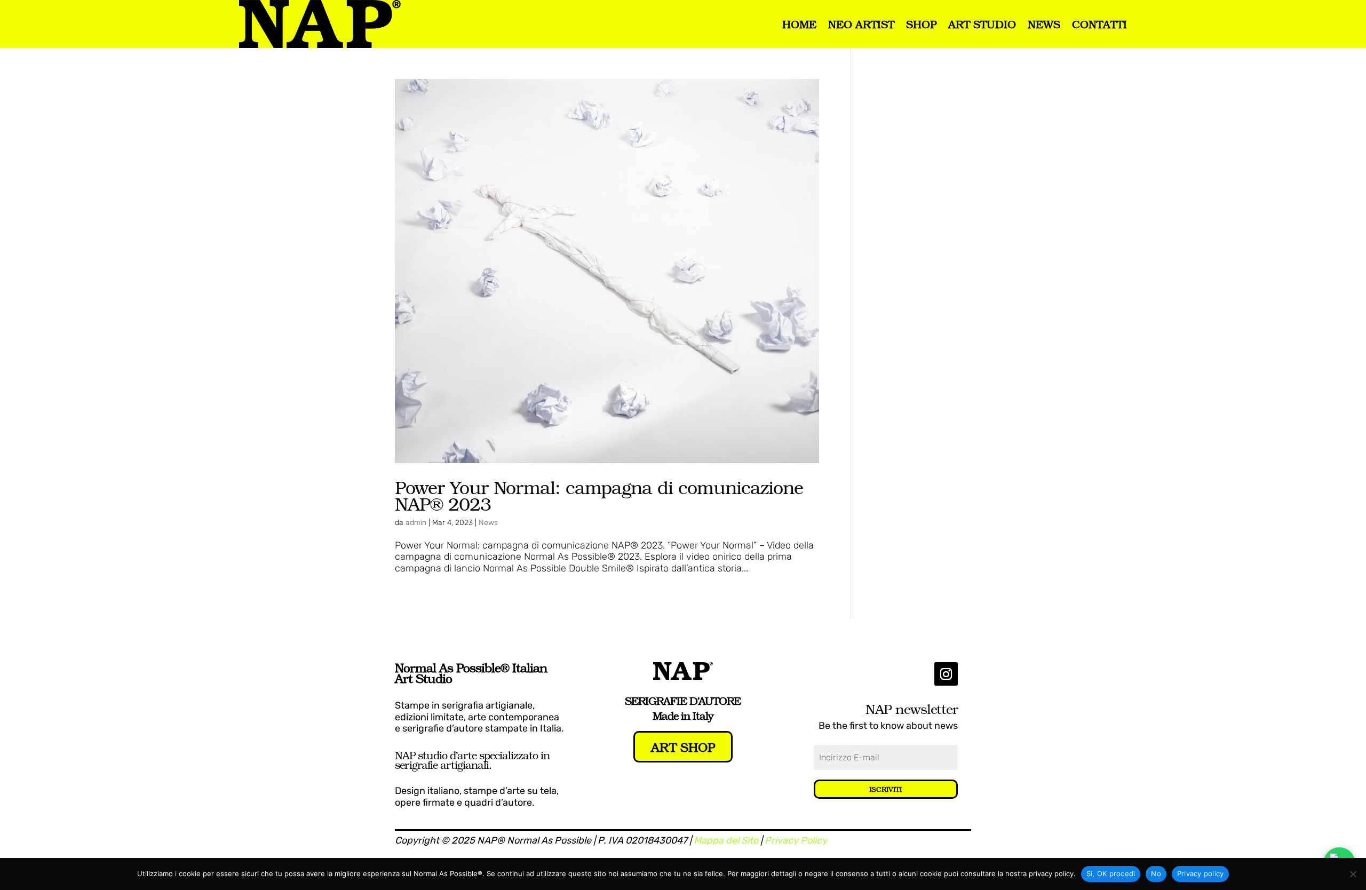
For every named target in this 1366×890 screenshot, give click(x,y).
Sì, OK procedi (1110, 873)
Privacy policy (1200, 873)
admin (416, 522)
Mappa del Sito (726, 840)
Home (799, 24)
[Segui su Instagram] (946, 674)
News (1044, 24)
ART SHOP (683, 746)
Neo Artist (861, 24)
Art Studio (982, 24)
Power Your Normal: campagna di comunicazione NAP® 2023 (599, 495)
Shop (921, 24)
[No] (1352, 874)
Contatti (1099, 24)
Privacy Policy (796, 840)
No (1156, 873)
